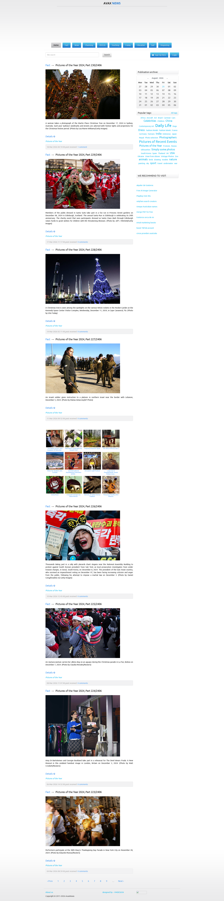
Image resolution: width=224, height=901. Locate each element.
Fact (48, 65)
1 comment (82, 147)
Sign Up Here (160, 55)
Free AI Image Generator (146, 190)
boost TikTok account (145, 228)
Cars (173, 118)
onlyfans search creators (146, 201)
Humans (151, 134)
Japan (174, 134)
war (175, 163)
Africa (143, 118)
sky (147, 163)
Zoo (176, 156)
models (165, 160)
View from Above (152, 156)
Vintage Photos (167, 156)
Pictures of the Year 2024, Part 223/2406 (79, 792)
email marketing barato (146, 223)
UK (167, 153)
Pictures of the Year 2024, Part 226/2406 (79, 506)
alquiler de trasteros (144, 185)
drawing (157, 160)
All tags (174, 113)
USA (172, 153)
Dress (141, 130)
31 (163, 86)
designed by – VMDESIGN (113, 892)
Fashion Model (152, 130)
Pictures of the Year (54, 141)
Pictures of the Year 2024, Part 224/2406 (79, 690)
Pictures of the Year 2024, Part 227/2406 (79, 339)
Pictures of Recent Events (158, 141)
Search (107, 55)
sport (153, 163)
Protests (166, 146)
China (169, 120)
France (174, 130)
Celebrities (150, 120)
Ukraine (141, 156)
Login (174, 55)
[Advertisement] (112, 24)
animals (143, 159)
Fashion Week (165, 130)
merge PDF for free (144, 212)
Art (155, 118)
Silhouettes (145, 150)
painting (141, 163)
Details (49, 136)
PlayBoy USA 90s (143, 196)
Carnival (167, 118)
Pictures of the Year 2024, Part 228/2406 (79, 249)
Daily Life (163, 125)
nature (173, 159)
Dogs (175, 126)
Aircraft (150, 118)
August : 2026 (157, 78)
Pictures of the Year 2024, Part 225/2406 (79, 604)
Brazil (160, 118)
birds (151, 160)
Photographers (168, 137)
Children (160, 121)
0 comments (83, 242)
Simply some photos (163, 149)
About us (49, 892)
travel (160, 163)
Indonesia (167, 134)
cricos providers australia (146, 233)
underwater (168, 163)
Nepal (141, 138)
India (158, 133)
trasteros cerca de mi (145, 217)
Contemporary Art (146, 126)
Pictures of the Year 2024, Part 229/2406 (79, 154)
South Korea (146, 153)
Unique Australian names (146, 207)
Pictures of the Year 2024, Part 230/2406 (79, 65)
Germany (143, 134)
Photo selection (151, 138)
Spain (154, 153)
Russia (174, 146)
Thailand (161, 153)
